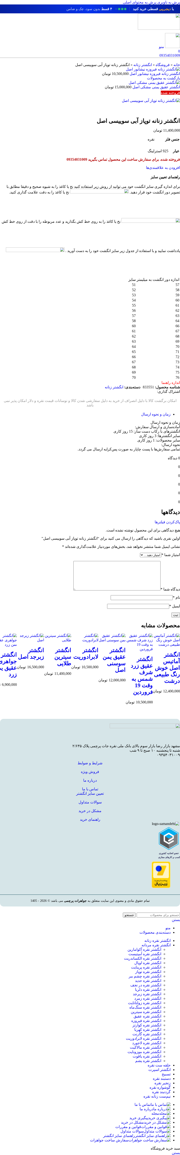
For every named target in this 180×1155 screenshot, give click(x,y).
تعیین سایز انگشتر (90, 793)
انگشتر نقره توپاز (148, 972)
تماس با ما (90, 789)
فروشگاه (163, 65)
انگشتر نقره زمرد (147, 998)
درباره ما (90, 780)
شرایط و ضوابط (90, 763)
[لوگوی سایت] (159, 28)
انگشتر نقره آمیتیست (144, 954)
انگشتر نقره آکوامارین (144, 949)
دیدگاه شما (170, 589)
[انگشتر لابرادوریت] (84, 640)
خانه (176, 65)
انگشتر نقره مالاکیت (145, 1047)
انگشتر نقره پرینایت (146, 967)
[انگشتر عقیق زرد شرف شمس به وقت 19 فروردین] (139, 649)
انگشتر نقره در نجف (145, 985)
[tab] (156, 414)
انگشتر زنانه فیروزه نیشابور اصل (154, 74)
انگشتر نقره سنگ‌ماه (145, 1007)
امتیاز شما (170, 555)
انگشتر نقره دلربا (148, 990)
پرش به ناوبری (168, 2)
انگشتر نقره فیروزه (146, 1021)
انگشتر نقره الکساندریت (142, 958)
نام (176, 597)
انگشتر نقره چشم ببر (145, 976)
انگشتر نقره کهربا (147, 1030)
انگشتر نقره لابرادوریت (143, 1038)
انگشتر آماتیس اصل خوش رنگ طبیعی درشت (167, 668)
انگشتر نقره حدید (148, 981)
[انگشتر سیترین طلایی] (57, 640)
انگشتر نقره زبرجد (147, 994)
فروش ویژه (90, 772)
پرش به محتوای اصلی (139, 2)
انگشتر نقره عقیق (147, 1016)
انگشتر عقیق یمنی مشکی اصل (155, 87)
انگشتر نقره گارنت (146, 1034)
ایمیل (174, 606)
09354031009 (169, 55)
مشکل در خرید (90, 811)
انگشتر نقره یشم (148, 1061)
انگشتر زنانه (142, 65)
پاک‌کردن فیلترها (167, 522)
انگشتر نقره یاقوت (147, 1056)
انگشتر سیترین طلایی (62, 656)
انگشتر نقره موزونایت (144, 1052)
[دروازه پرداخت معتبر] (161, 887)
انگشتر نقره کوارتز (146, 1025)
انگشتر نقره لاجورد (146, 1043)
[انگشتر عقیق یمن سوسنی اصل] (112, 640)
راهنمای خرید (90, 819)
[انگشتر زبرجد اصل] (30, 640)
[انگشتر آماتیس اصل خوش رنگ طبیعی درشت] (166, 644)
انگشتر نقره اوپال (147, 963)
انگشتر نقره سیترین (146, 1012)
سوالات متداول (90, 802)
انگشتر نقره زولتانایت (144, 1003)
